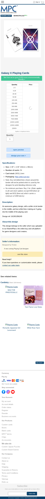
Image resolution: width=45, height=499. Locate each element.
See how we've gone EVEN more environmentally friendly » (22, 78)
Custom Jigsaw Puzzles (11, 447)
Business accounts (9, 416)
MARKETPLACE (20, 16)
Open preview (18, 150)
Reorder (5, 413)
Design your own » (18, 156)
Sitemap (5, 479)
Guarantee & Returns (10, 470)
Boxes (4, 428)
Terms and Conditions (10, 473)
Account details (7, 404)
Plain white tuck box (22, 177)
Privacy (5, 476)
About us (5, 461)
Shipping (5, 467)
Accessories (6, 440)
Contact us (6, 458)
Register (5, 410)
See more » (39, 363)
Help (3, 464)
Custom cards (7, 425)
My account (6, 401)
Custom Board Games (10, 450)
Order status (6, 407)
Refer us (5, 482)
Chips (4, 437)
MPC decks (7, 434)
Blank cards (6, 431)
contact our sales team (11, 265)
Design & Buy (6, 16)
